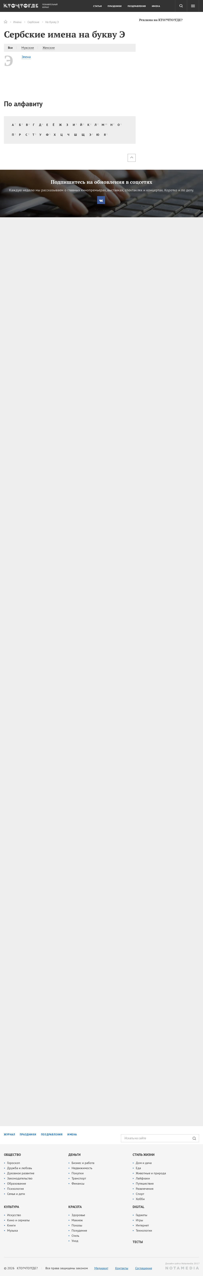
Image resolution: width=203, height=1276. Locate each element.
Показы (77, 1225)
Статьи (97, 6)
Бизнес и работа (83, 1163)
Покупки (78, 1173)
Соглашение (143, 1268)
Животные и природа (151, 1173)
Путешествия (145, 1183)
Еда (138, 1168)
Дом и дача (144, 1163)
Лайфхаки (143, 1178)
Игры (139, 1220)
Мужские (27, 48)
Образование (16, 1183)
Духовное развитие (20, 1173)
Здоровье (78, 1215)
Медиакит (101, 1268)
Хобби (140, 1199)
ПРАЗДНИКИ (28, 1134)
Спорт (140, 1194)
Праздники (115, 6)
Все (10, 48)
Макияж (77, 1220)
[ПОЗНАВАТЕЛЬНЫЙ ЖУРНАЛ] (20, 7)
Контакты (121, 1268)
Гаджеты (141, 1215)
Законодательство (20, 1178)
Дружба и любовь (19, 1168)
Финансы (78, 1183)
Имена (17, 22)
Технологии (144, 1230)
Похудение (79, 1230)
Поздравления (137, 6)
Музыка (12, 1230)
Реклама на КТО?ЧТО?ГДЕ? (161, 20)
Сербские (33, 22)
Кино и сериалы (18, 1220)
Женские (49, 48)
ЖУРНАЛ (9, 1134)
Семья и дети (16, 1194)
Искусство (14, 1215)
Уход (75, 1241)
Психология (15, 1189)
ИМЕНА (72, 1134)
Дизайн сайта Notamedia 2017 (182, 1263)
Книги (11, 1225)
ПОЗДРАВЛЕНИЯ (52, 1134)
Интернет (142, 1225)
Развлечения (144, 1189)
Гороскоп (13, 1163)
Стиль (75, 1236)
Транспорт (79, 1178)
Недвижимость (82, 1168)
